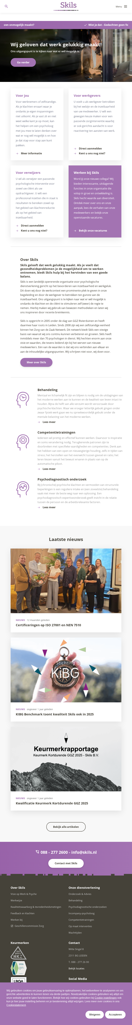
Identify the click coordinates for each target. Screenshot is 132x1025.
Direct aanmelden (90, 148)
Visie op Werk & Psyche (24, 894)
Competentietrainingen (81, 919)
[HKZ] (19, 952)
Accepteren (115, 1014)
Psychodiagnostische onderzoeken (88, 906)
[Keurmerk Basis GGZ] (19, 968)
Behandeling (75, 900)
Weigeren (94, 1014)
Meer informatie (31, 153)
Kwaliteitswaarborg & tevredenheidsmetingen (36, 906)
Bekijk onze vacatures (93, 230)
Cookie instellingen (106, 997)
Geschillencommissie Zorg (29, 925)
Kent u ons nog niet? (92, 153)
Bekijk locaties (76, 968)
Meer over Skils (36, 362)
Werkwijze (16, 900)
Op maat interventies (80, 926)
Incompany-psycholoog (81, 913)
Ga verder (23, 62)
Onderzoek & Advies (80, 894)
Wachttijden (75, 932)
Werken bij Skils (86, 172)
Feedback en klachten (22, 913)
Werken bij (17, 919)
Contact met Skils (66, 863)
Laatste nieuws (66, 539)
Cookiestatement (16, 1005)
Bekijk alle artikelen (66, 827)
